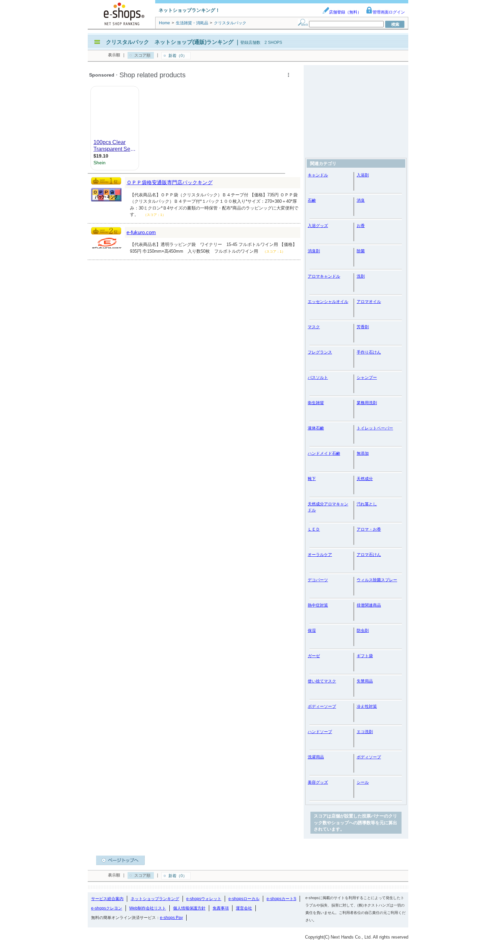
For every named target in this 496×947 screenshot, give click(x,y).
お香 (361, 225)
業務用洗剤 (367, 402)
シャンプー (367, 377)
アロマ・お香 (369, 529)
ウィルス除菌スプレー (377, 580)
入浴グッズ (318, 225)
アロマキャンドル (324, 276)
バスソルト (318, 377)
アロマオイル (369, 301)
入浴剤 (363, 175)
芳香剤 (363, 327)
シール (363, 782)
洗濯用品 (316, 757)
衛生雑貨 (316, 402)
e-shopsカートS (281, 898)
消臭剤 (314, 251)
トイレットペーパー (375, 428)
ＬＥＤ (314, 529)
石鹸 (312, 200)
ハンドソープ (320, 731)
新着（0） (177, 55)
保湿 (312, 630)
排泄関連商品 (369, 605)
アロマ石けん (369, 554)
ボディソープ (369, 757)
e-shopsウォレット (203, 898)
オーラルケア (320, 554)
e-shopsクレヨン (106, 908)
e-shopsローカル (243, 898)
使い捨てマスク (322, 681)
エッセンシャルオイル (328, 301)
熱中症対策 (318, 605)
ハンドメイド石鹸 (324, 453)
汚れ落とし (367, 504)
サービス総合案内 (107, 898)
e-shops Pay (171, 917)
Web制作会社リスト (147, 908)
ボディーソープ (322, 706)
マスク (314, 327)
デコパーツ (318, 580)
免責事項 (221, 908)
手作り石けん (369, 352)
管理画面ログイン (389, 12)
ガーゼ (314, 655)
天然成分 (365, 478)
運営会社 (244, 908)
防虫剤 (363, 630)
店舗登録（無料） (345, 12)
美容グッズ (318, 782)
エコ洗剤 (365, 731)
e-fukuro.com (141, 232)
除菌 (361, 251)
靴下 (312, 478)
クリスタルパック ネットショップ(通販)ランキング (169, 42)
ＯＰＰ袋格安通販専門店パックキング (170, 182)
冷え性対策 (367, 706)
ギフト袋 (365, 655)
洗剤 (361, 276)
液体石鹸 (316, 428)
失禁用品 (365, 681)
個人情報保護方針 (189, 908)
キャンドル (318, 175)
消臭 (361, 200)
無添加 (363, 453)
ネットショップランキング (155, 898)
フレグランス (320, 352)
